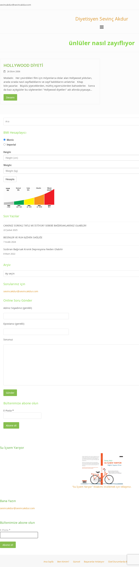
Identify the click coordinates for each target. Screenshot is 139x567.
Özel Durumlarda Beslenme (122, 561)
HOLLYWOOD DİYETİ (23, 65)
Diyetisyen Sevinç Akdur (101, 18)
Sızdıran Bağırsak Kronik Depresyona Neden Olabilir (33, 249)
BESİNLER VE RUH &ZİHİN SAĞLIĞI (22, 237)
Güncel (76, 561)
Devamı (10, 97)
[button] (102, 27)
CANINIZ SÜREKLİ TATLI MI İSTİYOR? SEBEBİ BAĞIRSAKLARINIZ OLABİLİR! (44, 225)
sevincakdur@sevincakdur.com (15, 4)
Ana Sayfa (48, 561)
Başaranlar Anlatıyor (94, 561)
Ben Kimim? (63, 561)
